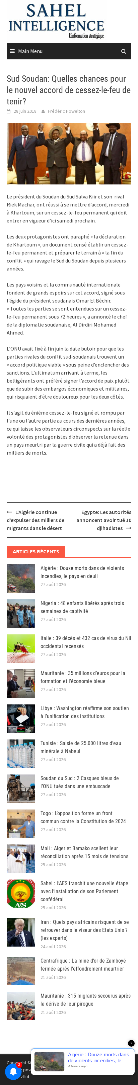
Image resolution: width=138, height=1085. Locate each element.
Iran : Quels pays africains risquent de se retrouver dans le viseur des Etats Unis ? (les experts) (85, 930)
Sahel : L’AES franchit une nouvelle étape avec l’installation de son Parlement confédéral (84, 891)
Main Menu (30, 51)
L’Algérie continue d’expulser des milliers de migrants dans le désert (35, 520)
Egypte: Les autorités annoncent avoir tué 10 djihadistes (103, 520)
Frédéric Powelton (66, 111)
